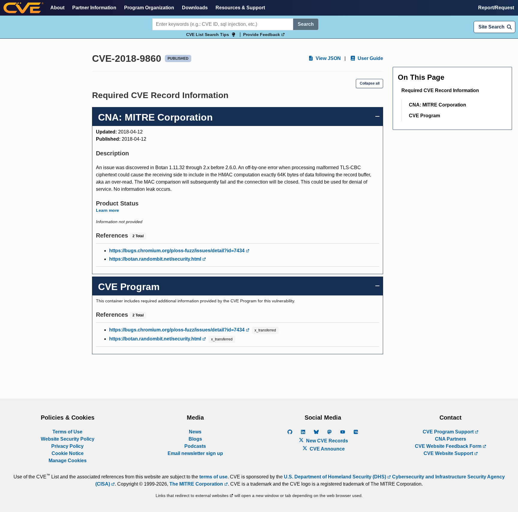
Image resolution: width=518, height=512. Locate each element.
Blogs (195, 439)
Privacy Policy (67, 446)
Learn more (107, 210)
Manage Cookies (68, 460)
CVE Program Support (449, 431)
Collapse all (370, 83)
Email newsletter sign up (195, 453)
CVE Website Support (449, 453)
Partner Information (94, 7)
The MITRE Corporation (196, 484)
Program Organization (149, 7)
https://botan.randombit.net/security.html (155, 259)
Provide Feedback (262, 34)
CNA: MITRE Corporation (437, 104)
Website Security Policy (67, 439)
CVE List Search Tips (207, 34)
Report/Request (496, 7)
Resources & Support (240, 7)
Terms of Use (67, 431)
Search (306, 24)
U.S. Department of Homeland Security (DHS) (335, 476)
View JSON (327, 58)
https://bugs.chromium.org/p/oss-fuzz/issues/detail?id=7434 (177, 250)
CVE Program (424, 115)
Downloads (195, 7)
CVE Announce (326, 448)
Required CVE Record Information (440, 90)
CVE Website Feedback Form (449, 446)
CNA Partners (450, 439)
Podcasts (195, 446)
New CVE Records (326, 440)
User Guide (369, 58)
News (195, 431)
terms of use (213, 476)
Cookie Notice (68, 453)
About (57, 7)
